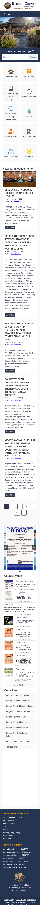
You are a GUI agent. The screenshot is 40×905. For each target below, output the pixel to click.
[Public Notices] (29, 133)
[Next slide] (38, 32)
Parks (5, 830)
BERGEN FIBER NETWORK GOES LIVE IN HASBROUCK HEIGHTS (19, 193)
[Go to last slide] (2, 32)
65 (17, 513)
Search (33, 57)
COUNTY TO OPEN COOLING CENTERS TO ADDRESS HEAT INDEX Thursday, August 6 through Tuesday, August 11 (17, 387)
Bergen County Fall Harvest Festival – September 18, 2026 (24, 634)
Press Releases (16, 201)
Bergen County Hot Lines (16, 717)
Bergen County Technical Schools (16, 734)
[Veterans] (29, 153)
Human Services (9, 824)
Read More (10, 227)
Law (4, 827)
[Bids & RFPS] (29, 73)
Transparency (12, 747)
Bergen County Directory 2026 (19, 701)
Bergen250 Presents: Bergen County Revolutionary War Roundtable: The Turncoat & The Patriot (19, 610)
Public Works (7, 839)
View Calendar (20, 685)
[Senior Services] (11, 153)
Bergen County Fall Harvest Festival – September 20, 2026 (24, 661)
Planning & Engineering (11, 833)
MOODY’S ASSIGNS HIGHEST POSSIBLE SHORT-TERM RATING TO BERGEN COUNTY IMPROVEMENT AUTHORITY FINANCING (20, 446)
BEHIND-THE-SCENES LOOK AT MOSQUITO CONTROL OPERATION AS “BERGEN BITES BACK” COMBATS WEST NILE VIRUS (19, 242)
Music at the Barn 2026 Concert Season (25, 585)
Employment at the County (17, 741)
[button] (20, 547)
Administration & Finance (12, 818)
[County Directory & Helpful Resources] (11, 93)
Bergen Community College (17, 695)
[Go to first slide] (34, 547)
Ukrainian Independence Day (23, 597)
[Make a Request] (29, 93)
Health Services (8, 820)
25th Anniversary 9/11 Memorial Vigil (25, 622)
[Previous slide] (6, 547)
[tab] (19, 571)
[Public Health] (11, 133)
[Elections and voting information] (11, 113)
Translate (26, 898)
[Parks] (29, 113)
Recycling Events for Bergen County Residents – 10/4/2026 (25, 674)
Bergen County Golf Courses (18, 711)
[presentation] (19, 179)
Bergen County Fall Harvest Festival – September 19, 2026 (24, 648)
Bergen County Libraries (16, 722)
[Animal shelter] (11, 73)
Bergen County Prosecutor (17, 728)
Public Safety (8, 836)
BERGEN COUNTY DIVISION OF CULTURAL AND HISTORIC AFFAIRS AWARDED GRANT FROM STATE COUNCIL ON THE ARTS (19, 331)
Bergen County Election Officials (19, 706)
